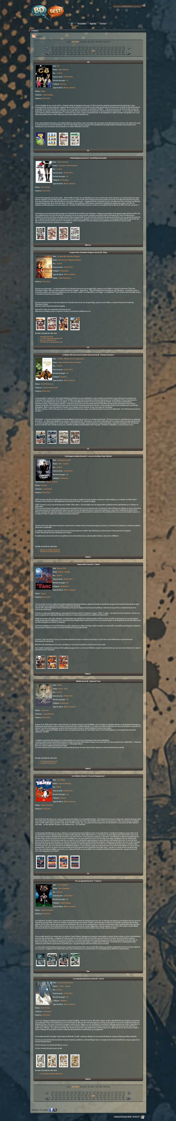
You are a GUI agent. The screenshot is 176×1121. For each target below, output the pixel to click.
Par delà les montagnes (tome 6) (51, 342)
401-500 (98, 42)
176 (108, 52)
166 (71, 52)
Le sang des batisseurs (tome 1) (51, 1074)
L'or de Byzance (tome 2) (48, 761)
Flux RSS (39, 36)
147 (74, 51)
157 (112, 51)
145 (67, 51)
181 (52, 54)
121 (52, 49)
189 (82, 54)
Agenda (93, 24)
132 (94, 49)
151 (89, 51)
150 (85, 51)
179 (119, 52)
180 (122, 52)
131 (90, 49)
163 (60, 52)
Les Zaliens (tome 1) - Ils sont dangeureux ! (88, 776)
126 (71, 49)
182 (56, 54)
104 (63, 47)
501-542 (106, 42)
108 (79, 47)
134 (101, 49)
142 (56, 51)
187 (75, 54)
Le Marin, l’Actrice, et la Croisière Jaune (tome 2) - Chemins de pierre (88, 355)
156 (108, 51)
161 (53, 52)
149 (81, 51)
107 (75, 47)
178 (115, 52)
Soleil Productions (65, 278)
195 (105, 54)
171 (90, 52)
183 (59, 54)
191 (90, 54)
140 (123, 49)
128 (79, 49)
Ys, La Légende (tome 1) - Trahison (88, 881)
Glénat (43, 91)
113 (98, 47)
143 (59, 51)
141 (52, 51)
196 (108, 54)
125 (67, 49)
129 (82, 49)
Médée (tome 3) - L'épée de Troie (88, 681)
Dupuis (43, 593)
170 (86, 52)
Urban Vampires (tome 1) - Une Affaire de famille (88, 158)
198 (116, 54)
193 (97, 54)
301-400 (91, 42)
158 (115, 51)
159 (119, 51)
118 (116, 47)
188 (78, 54)
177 (111, 52)
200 (123, 54)
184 (63, 54)
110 (86, 47)
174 (100, 52)
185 (67, 54)
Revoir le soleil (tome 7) (48, 340)
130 (86, 49)
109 (83, 47)
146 (71, 51)
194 (101, 54)
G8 (88, 62)
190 (86, 54)
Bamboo (44, 485)
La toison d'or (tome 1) (48, 763)
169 (82, 52)
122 (56, 49)
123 (60, 49)
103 (60, 47)
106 (71, 47)
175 (104, 52)
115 (105, 47)
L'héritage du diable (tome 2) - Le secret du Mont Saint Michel (88, 456)
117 (112, 47)
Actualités (82, 24)
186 (71, 54)
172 (93, 52)
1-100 (68, 42)
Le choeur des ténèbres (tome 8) (51, 338)
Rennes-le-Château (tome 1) (50, 550)
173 (97, 52)
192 (94, 54)
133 (97, 49)
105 (67, 47)
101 (52, 47)
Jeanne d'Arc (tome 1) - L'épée (88, 564)
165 (67, 52)
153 (96, 51)
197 (112, 54)
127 (75, 49)
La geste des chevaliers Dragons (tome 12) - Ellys (88, 252)
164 (64, 52)
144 (63, 51)
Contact (103, 24)
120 (123, 47)
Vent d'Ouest (45, 187)
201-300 (83, 42)
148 (78, 51)
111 (90, 47)
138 (116, 49)
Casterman (45, 710)
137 (112, 49)
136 (108, 49)
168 (78, 52)
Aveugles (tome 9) (46, 336)
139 (119, 49)
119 (119, 47)
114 (101, 47)
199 (119, 54)
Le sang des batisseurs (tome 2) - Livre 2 (88, 979)
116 (108, 47)
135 (105, 49)
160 (123, 51)
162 (56, 52)
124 (63, 49)
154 (100, 51)
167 (75, 52)
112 (94, 47)
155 (104, 51)
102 (56, 47)
